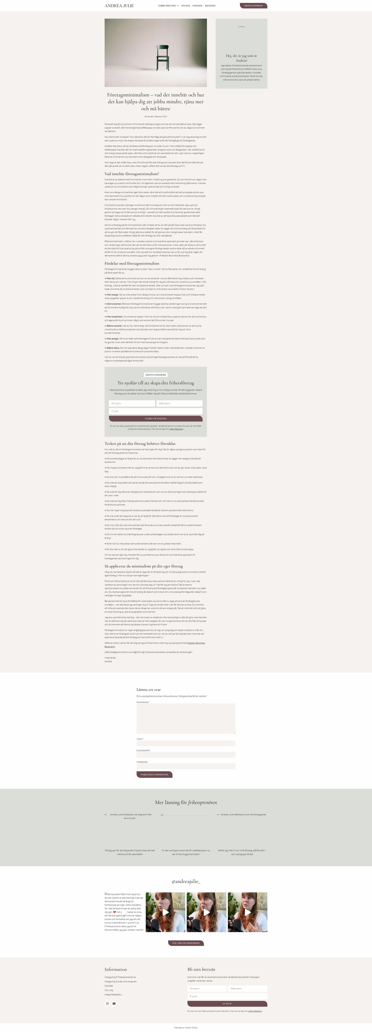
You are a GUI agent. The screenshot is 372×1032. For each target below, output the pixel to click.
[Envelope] (114, 1004)
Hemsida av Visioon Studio (186, 1027)
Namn (140, 739)
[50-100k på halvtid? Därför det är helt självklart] (165, 912)
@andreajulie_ (186, 881)
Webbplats (142, 762)
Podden (197, 5)
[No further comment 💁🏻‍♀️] (206, 912)
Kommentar (143, 702)
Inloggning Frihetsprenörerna (120, 976)
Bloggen (210, 5)
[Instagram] (107, 1004)
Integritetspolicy (113, 994)
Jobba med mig (167, 5)
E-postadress (144, 750)
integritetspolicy (176, 429)
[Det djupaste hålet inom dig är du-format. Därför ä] (124, 912)
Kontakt (109, 985)
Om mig (185, 5)
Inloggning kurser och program (121, 981)
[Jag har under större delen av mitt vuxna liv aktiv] (248, 912)
